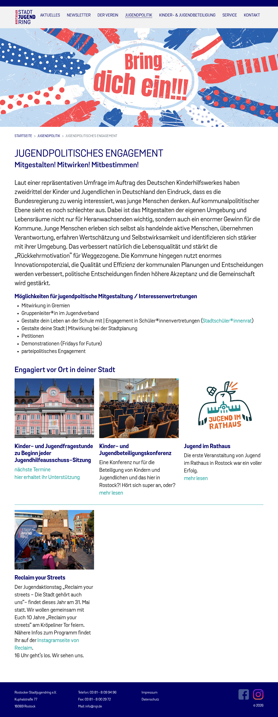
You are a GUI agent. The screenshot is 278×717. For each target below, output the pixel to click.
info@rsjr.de (93, 706)
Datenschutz (150, 699)
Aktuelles (50, 15)
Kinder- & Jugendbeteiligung (187, 15)
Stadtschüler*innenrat (227, 321)
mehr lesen (111, 493)
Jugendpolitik (138, 15)
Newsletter (79, 15)
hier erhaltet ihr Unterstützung (47, 477)
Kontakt (252, 15)
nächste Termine (33, 470)
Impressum (149, 692)
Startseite (23, 136)
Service (229, 15)
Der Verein (108, 15)
